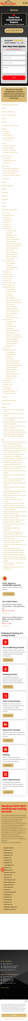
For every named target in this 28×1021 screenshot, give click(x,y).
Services (4, 122)
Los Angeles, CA (9, 261)
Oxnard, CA (7, 280)
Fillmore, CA (7, 226)
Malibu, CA (7, 272)
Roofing (3, 118)
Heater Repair (10, 371)
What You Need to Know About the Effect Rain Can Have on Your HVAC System (15, 559)
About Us (4, 397)
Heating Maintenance (12, 311)
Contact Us (4, 196)
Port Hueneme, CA (9, 282)
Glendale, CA (8, 228)
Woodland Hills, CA (10, 393)
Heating (3, 143)
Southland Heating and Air (9, 105)
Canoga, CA (7, 224)
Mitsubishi (4, 199)
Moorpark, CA (8, 274)
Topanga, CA (8, 380)
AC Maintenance (9, 137)
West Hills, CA (8, 389)
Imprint (3, 108)
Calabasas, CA (8, 220)
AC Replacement (11, 235)
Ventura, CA (7, 387)
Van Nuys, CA (8, 384)
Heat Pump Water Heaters (12, 175)
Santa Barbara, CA (9, 285)
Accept (14, 1015)
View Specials (8, 594)
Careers (3, 206)
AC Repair (7, 133)
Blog (2, 440)
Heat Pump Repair (9, 173)
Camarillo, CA (8, 222)
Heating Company (9, 146)
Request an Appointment (9, 209)
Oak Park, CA (8, 278)
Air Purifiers (7, 158)
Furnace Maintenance (10, 152)
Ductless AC (7, 140)
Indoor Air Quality (7, 156)
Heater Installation (12, 254)
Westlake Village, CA (10, 391)
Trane (3, 203)
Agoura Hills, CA (9, 215)
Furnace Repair (8, 148)
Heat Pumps (5, 166)
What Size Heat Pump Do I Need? (14, 554)
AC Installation (8, 135)
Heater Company (11, 252)
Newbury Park (8, 276)
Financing (4, 192)
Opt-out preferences (9, 1018)
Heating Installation (12, 341)
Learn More (8, 660)
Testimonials (5, 178)
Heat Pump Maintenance (11, 171)
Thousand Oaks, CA (10, 350)
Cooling (3, 129)
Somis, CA (7, 348)
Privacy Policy (5, 404)
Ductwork (7, 131)
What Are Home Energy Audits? (14, 552)
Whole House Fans (10, 160)
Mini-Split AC (10, 259)
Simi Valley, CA (8, 319)
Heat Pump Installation (11, 168)
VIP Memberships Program (9, 125)
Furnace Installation (10, 150)
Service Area (5, 213)
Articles (3, 182)
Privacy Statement (18, 1018)
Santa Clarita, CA (9, 287)
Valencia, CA (7, 382)
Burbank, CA (8, 217)
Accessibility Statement (8, 400)
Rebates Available (7, 185)
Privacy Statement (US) (8, 115)
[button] (26, 1001)
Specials (4, 189)
